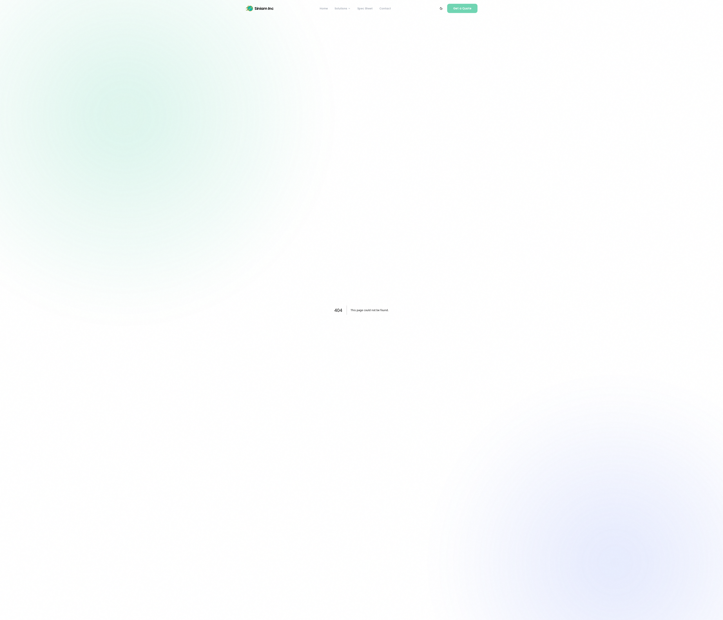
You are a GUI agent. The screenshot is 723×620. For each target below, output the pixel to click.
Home (324, 8)
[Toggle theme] (441, 8)
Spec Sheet (365, 8)
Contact (385, 8)
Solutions (341, 8)
